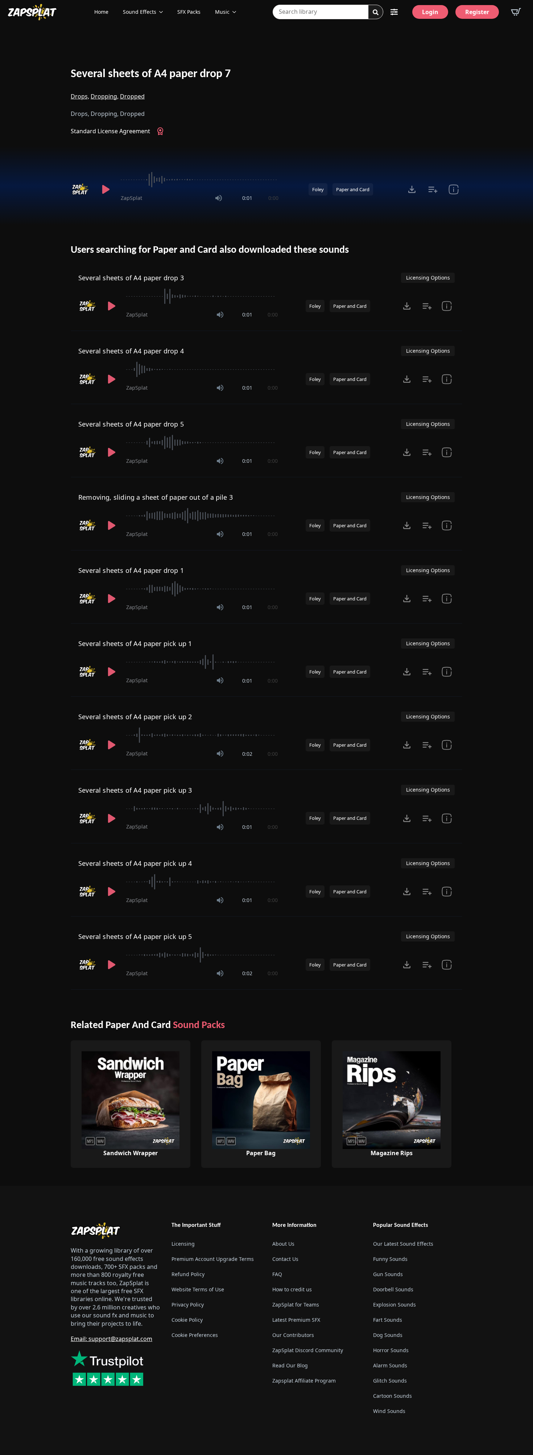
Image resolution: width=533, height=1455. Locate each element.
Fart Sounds (387, 1319)
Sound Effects (139, 11)
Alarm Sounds (390, 1365)
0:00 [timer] (273, 197)
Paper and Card (352, 189)
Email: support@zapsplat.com (111, 1339)
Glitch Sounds (390, 1380)
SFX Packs (189, 11)
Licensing (183, 1243)
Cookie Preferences (195, 1335)
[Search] (375, 12)
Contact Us (285, 1258)
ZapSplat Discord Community (307, 1350)
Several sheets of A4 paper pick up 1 (135, 643)
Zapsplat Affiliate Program (304, 1380)
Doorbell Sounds (393, 1289)
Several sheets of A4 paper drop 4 (131, 351)
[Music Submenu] (236, 12)
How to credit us (292, 1289)
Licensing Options (428, 277)
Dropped (132, 96)
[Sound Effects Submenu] (163, 12)
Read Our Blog (290, 1365)
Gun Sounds (388, 1274)
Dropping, (105, 96)
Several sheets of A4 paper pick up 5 (135, 936)
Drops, (80, 96)
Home (101, 11)
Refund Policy (188, 1274)
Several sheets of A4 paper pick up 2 (135, 716)
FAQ (277, 1274)
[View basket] (516, 12)
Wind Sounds (389, 1411)
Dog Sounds (387, 1335)
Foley (318, 189)
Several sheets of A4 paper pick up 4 (135, 863)
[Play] (105, 189)
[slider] (199, 179)
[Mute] (218, 198)
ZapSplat (131, 197)
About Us (283, 1243)
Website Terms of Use (198, 1289)
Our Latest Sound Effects (403, 1243)
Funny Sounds (390, 1258)
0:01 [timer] (247, 197)
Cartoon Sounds (392, 1395)
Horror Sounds (391, 1350)
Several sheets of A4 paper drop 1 (131, 570)
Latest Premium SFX (296, 1319)
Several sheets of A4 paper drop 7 (151, 74)
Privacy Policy (188, 1304)
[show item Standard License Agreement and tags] (453, 189)
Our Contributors (293, 1335)
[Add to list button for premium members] (432, 189)
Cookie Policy (187, 1319)
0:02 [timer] (247, 753)
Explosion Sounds (394, 1304)
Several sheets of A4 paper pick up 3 (135, 790)
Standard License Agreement (110, 131)
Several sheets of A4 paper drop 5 (131, 424)
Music (222, 11)
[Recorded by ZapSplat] (81, 189)
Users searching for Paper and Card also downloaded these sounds (210, 250)
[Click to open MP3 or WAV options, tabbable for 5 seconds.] (412, 189)
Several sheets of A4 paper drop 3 (131, 277)
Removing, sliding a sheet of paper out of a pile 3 (155, 497)
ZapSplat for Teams (295, 1304)
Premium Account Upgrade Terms (213, 1258)
